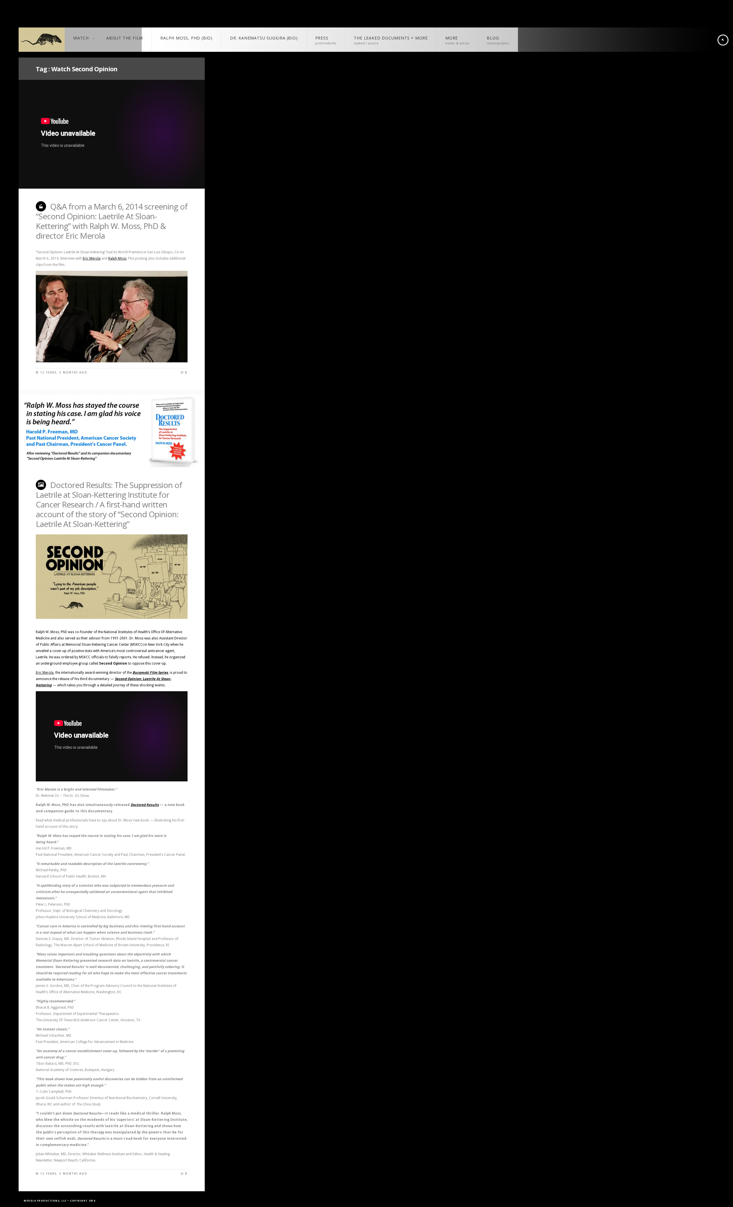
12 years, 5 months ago (63, 372)
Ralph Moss (117, 258)
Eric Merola (92, 258)
